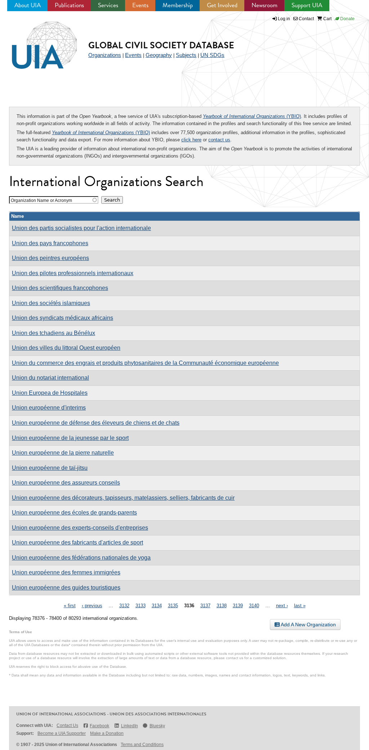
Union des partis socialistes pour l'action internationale (81, 228)
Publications (69, 5)
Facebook (99, 725)
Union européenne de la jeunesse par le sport (70, 438)
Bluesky (157, 725)
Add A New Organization (308, 624)
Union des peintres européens (50, 258)
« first (70, 605)
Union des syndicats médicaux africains (62, 318)
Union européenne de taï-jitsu (50, 468)
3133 (140, 605)
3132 (124, 605)
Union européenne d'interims (49, 408)
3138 (222, 605)
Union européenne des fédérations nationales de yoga (81, 558)
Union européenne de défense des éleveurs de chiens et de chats (95, 423)
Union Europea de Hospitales (50, 393)
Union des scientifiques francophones (60, 288)
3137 (205, 605)
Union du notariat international (50, 378)
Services (108, 5)
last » (300, 605)
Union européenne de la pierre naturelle (63, 453)
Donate (347, 18)
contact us (219, 139)
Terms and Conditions (142, 744)
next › (282, 605)
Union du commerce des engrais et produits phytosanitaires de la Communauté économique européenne (145, 363)
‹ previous (92, 605)
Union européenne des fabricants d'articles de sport (77, 542)
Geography (159, 55)
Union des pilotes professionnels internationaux (72, 273)
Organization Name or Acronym (41, 200)
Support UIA (307, 5)
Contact (306, 18)
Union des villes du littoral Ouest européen (66, 348)
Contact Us (67, 725)
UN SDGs (212, 55)
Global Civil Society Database (161, 45)
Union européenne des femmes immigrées (66, 572)
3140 (254, 605)
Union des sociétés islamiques (51, 303)
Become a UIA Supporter (61, 733)
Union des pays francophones (50, 243)
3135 (173, 605)
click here (191, 139)
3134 (157, 605)
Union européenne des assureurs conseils (66, 483)
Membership (178, 5)
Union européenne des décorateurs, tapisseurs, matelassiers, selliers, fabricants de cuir (123, 498)
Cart (327, 18)
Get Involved (222, 5)
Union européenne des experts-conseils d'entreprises (80, 528)
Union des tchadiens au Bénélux (53, 333)
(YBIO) (252, 116)
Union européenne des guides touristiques (66, 587)
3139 (238, 605)
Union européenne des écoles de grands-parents (74, 512)
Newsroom (264, 5)
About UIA (27, 5)
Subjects (186, 55)
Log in (284, 18)
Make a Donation (107, 733)
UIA (36, 41)
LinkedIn (129, 725)
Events (140, 5)
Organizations (104, 55)
